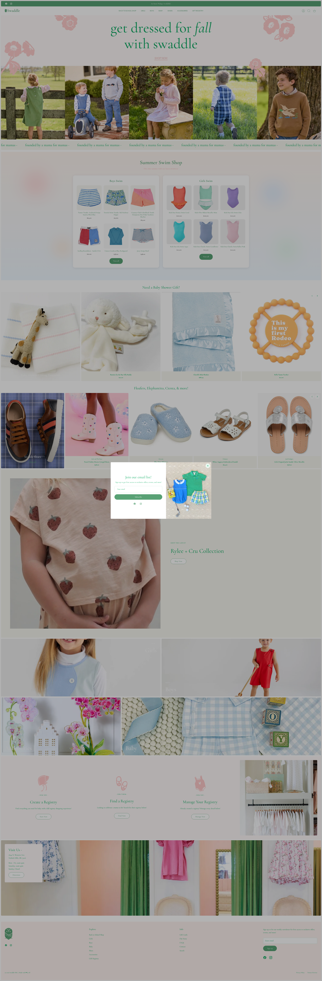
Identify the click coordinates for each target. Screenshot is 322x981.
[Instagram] (140, 504)
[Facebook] (134, 504)
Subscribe (138, 497)
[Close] (208, 465)
